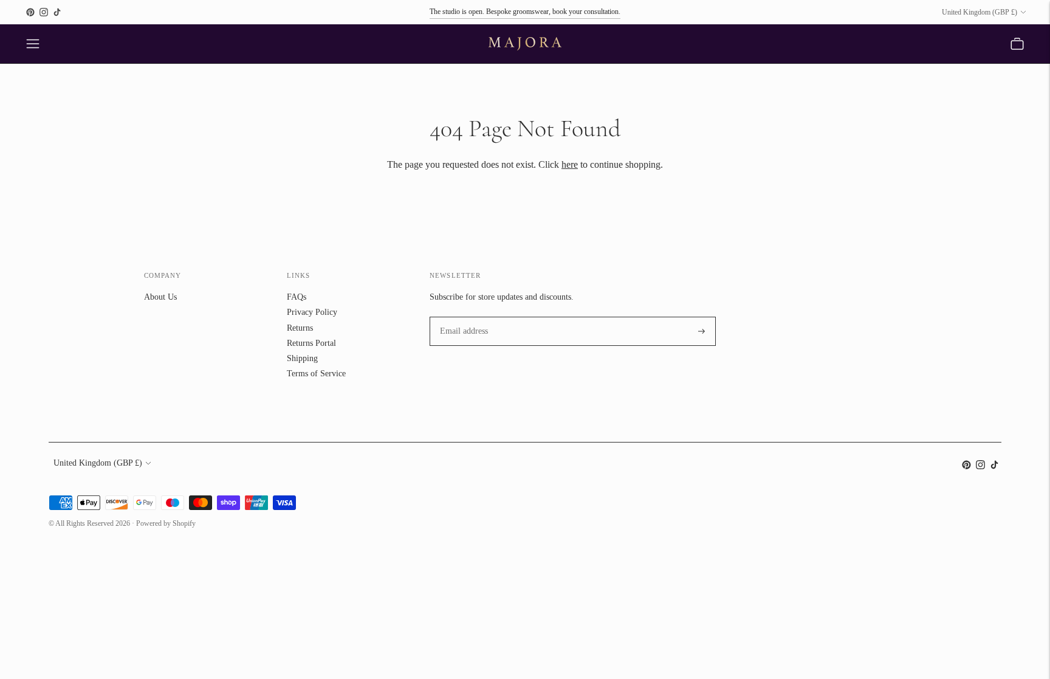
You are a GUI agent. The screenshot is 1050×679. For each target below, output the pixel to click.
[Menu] (32, 43)
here (569, 164)
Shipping (302, 358)
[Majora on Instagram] (43, 12)
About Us (160, 297)
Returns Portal (311, 343)
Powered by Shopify (166, 523)
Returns (300, 328)
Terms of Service (316, 373)
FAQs (296, 297)
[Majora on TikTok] (57, 12)
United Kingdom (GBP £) (979, 12)
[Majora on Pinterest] (30, 12)
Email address (462, 316)
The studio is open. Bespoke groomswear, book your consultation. (525, 11)
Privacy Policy (312, 312)
